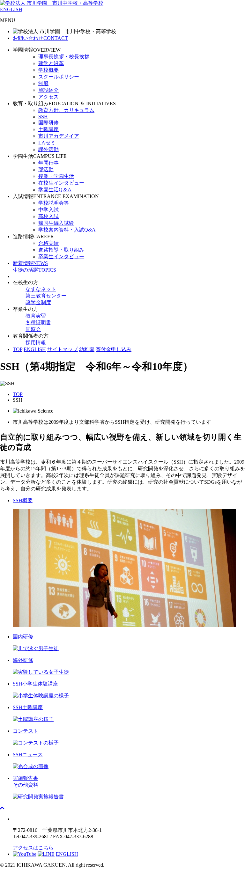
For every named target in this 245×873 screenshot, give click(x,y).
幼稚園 (86, 349)
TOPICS (34, 270)
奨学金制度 (38, 302)
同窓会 (33, 329)
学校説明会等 (53, 203)
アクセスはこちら (33, 847)
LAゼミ (47, 142)
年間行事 (48, 162)
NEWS (30, 263)
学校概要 (48, 70)
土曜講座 (48, 129)
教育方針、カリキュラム (66, 110)
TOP (17, 349)
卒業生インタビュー (61, 256)
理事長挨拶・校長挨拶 (63, 56)
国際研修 (48, 122)
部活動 (46, 169)
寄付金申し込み (113, 349)
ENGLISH (11, 9)
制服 (43, 83)
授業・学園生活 (56, 176)
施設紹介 (48, 90)
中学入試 (48, 209)
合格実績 (48, 243)
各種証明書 (38, 322)
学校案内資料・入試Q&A (67, 229)
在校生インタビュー (61, 183)
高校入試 (48, 216)
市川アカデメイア (58, 136)
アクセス (48, 96)
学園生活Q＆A (54, 189)
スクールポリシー (58, 76)
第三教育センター (46, 295)
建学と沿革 (51, 63)
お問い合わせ (40, 38)
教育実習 (36, 316)
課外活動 (48, 149)
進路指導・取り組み (61, 250)
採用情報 (36, 342)
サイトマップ (62, 349)
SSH (43, 116)
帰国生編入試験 (56, 223)
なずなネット (41, 289)
